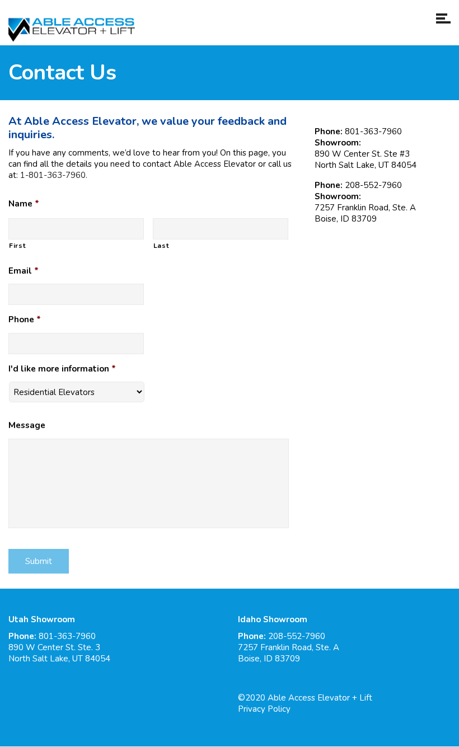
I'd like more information (62, 369)
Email (23, 271)
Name (23, 204)
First (17, 245)
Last (161, 245)
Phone (24, 319)
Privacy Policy (264, 709)
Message (26, 425)
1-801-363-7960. (53, 175)
